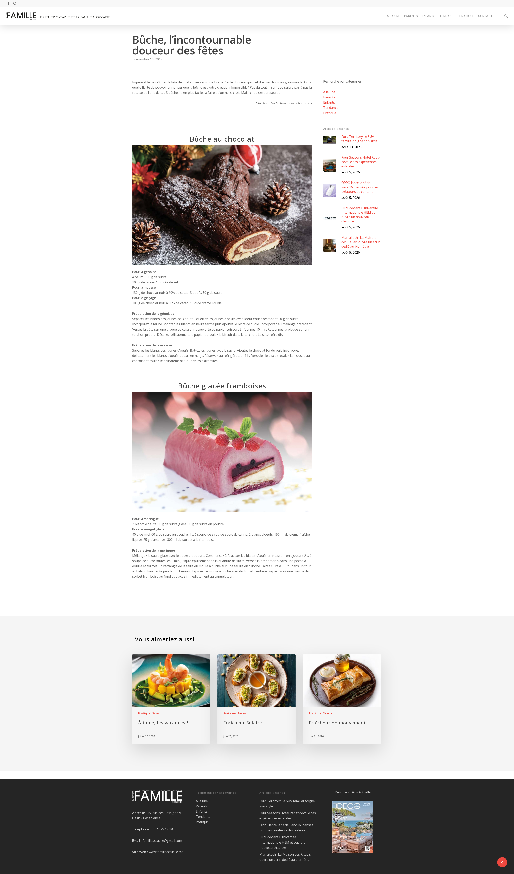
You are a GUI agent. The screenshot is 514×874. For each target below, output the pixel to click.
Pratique (329, 113)
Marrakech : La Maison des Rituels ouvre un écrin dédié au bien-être (285, 857)
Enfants (329, 102)
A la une (329, 92)
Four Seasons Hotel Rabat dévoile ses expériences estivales (287, 815)
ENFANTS (428, 16)
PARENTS (411, 16)
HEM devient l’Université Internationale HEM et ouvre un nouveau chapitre (283, 842)
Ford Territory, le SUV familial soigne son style (287, 803)
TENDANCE (447, 16)
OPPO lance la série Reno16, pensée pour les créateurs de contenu (286, 827)
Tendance (330, 107)
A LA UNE (393, 16)
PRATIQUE (466, 16)
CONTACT (485, 16)
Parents (329, 97)
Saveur (157, 713)
